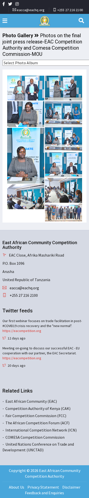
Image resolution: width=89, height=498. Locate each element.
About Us (16, 487)
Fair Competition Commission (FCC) (35, 415)
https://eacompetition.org (21, 331)
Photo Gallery (17, 35)
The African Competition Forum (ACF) (37, 422)
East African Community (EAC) (31, 401)
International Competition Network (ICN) (41, 430)
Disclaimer (71, 487)
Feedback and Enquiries (44, 492)
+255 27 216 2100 (70, 10)
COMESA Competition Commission (35, 437)
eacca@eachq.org (30, 10)
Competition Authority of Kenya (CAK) (37, 408)
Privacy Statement (43, 487)
